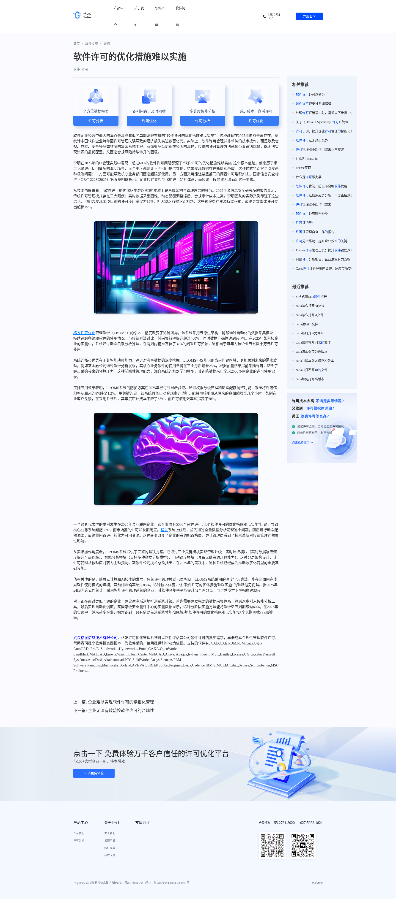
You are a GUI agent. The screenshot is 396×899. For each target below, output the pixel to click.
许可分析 (78, 840)
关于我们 (109, 833)
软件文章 (91, 44)
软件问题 (109, 855)
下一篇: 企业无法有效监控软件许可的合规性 (113, 710)
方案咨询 (309, 16)
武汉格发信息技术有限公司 (95, 638)
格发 (77, 333)
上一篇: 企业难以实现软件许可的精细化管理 (113, 702)
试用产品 (109, 840)
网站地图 (317, 883)
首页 (76, 44)
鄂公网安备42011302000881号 (172, 883)
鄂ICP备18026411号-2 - (139, 883)
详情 (107, 44)
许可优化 (88, 333)
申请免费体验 (94, 773)
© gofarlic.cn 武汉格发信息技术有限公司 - (99, 883)
